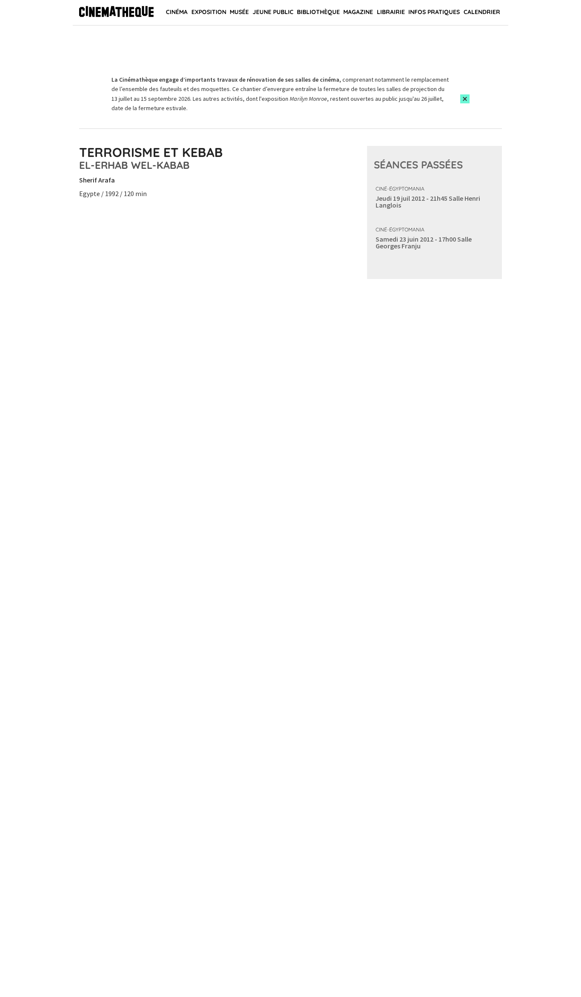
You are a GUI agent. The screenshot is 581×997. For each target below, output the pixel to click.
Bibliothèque (318, 12)
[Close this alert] (465, 98)
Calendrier (482, 12)
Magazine (358, 12)
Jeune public (273, 12)
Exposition (208, 12)
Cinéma (177, 12)
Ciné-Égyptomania (400, 188)
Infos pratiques (434, 12)
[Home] (116, 13)
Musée (239, 12)
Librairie (391, 12)
